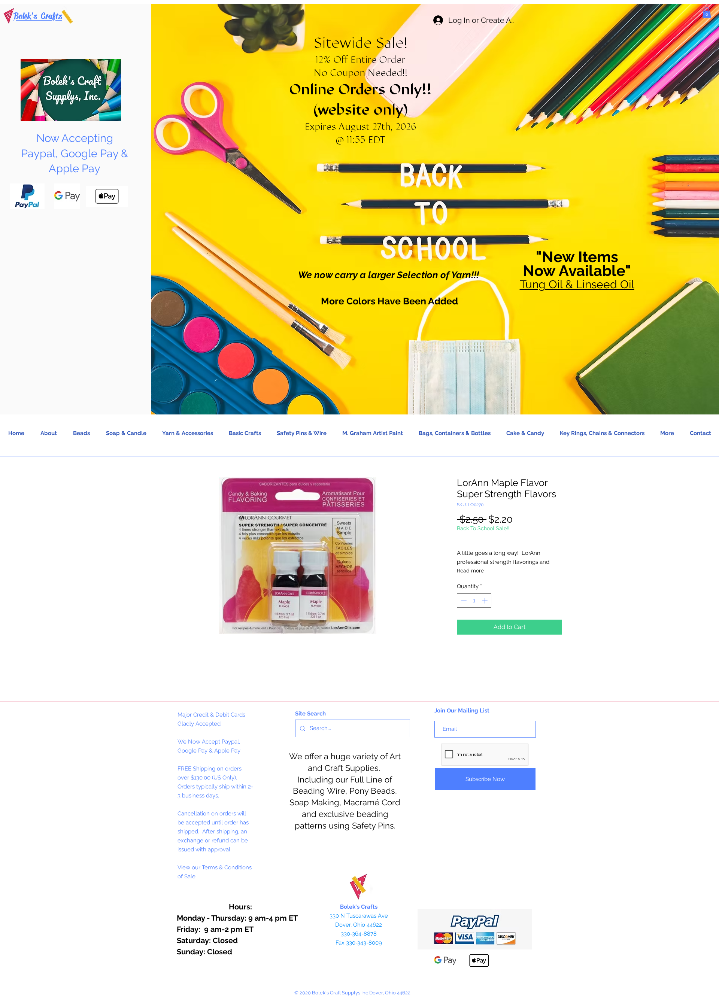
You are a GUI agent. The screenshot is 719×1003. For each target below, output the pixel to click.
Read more (470, 571)
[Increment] (485, 601)
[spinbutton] (474, 601)
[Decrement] (463, 601)
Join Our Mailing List (461, 710)
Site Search (310, 713)
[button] (706, 12)
